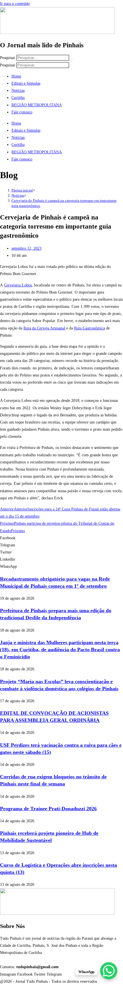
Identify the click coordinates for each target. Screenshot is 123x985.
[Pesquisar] (72, 59)
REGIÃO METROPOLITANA (36, 105)
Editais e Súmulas (25, 83)
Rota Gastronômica (89, 328)
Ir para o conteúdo (15, 3)
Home (16, 76)
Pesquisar (7, 58)
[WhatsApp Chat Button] (108, 970)
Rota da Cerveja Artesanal (44, 328)
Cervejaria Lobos (18, 285)
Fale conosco (21, 112)
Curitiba (18, 97)
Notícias (18, 90)
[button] (61, 538)
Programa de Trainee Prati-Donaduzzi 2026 (48, 808)
